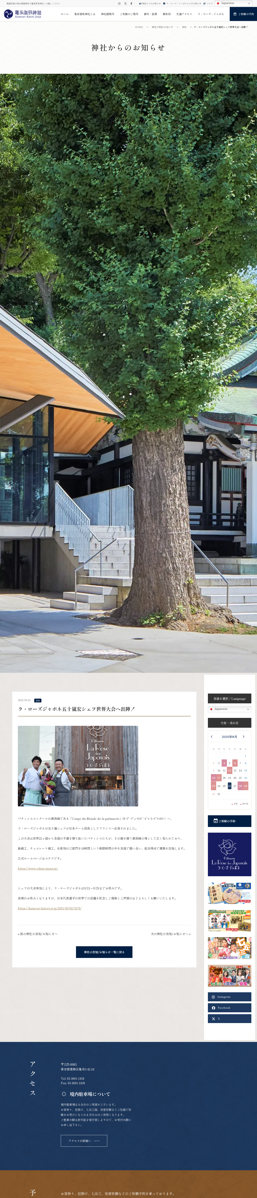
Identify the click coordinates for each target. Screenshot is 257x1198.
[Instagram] (119, 3)
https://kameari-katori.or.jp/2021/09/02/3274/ (49, 908)
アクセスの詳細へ (79, 1141)
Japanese (227, 3)
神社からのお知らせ (151, 3)
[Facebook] (131, 3)
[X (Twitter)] (125, 3)
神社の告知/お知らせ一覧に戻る (104, 952)
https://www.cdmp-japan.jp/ (38, 868)
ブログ (210, 3)
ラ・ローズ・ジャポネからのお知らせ (183, 3)
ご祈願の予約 (226, 821)
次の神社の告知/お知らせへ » (171, 934)
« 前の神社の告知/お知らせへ (38, 934)
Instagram (223, 997)
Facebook (223, 1007)
